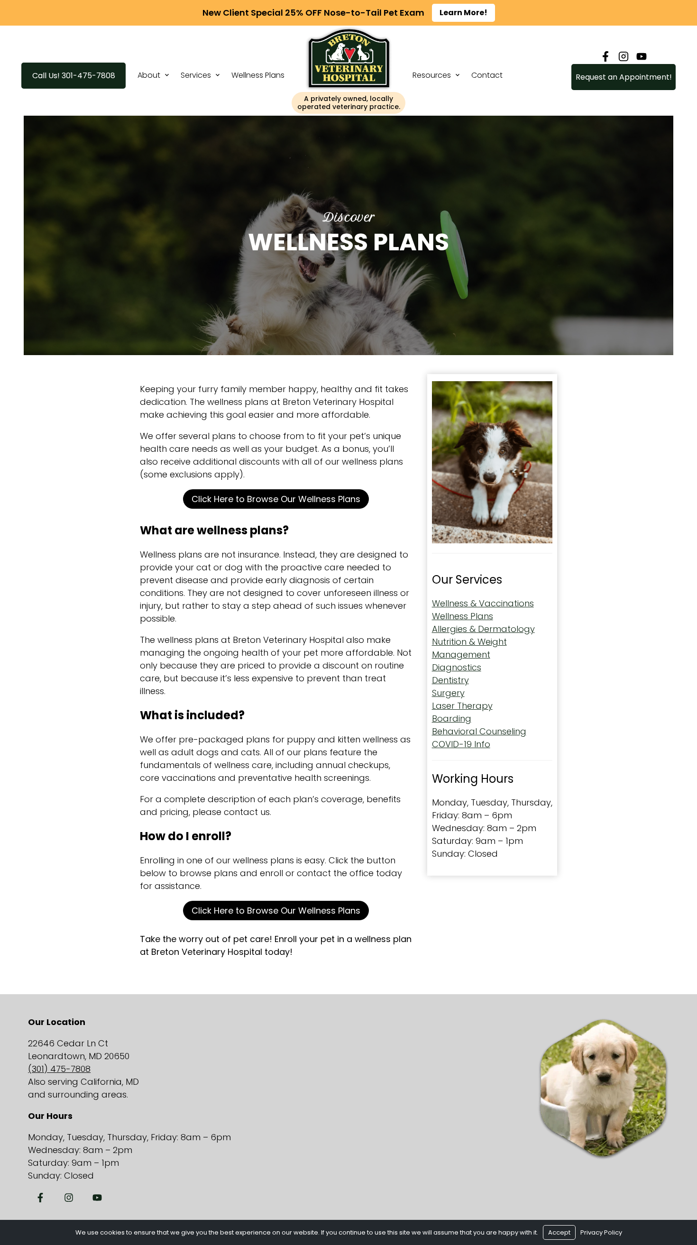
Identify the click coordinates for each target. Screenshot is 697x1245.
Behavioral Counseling (479, 731)
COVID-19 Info (461, 744)
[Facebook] (605, 56)
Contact (487, 75)
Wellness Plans (257, 75)
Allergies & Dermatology (483, 629)
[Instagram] (623, 56)
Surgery (448, 693)
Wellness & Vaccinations (483, 603)
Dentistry (450, 680)
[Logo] (349, 88)
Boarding (451, 718)
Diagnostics (456, 667)
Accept (559, 1232)
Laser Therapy (462, 706)
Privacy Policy (601, 1232)
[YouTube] (641, 56)
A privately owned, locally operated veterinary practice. (348, 102)
